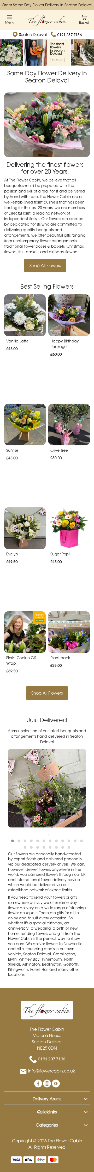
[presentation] (45, 834)
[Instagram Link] (47, 1083)
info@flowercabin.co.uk (51, 1071)
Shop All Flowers (45, 265)
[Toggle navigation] (10, 19)
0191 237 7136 (69, 34)
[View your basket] (84, 19)
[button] (12, 840)
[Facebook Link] (38, 1083)
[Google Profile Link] (56, 1083)
